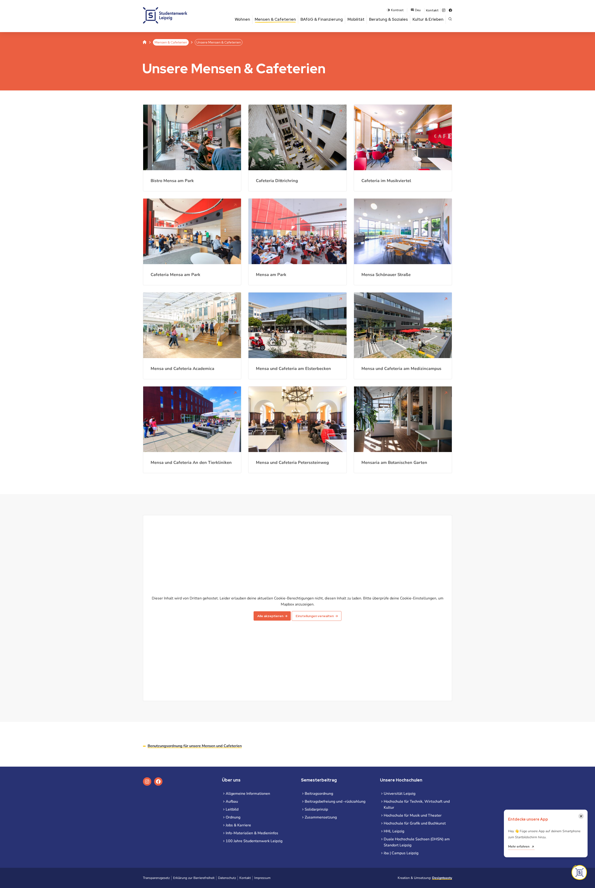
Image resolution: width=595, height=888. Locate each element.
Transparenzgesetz (156, 878)
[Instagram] (443, 10)
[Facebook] (450, 10)
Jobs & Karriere (238, 825)
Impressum (262, 878)
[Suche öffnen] (450, 19)
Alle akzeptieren (270, 616)
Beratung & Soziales (388, 19)
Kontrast (397, 10)
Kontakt (432, 10)
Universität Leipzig (399, 793)
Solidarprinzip (316, 809)
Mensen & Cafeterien (275, 19)
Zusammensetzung (321, 817)
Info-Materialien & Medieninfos (252, 833)
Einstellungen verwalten (315, 616)
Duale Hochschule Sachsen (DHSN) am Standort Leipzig (417, 842)
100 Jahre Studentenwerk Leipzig (254, 841)
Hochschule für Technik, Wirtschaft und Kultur (417, 804)
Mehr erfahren (518, 846)
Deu (418, 10)
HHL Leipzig (394, 831)
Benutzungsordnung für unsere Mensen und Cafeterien (195, 745)
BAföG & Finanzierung (322, 19)
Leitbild (232, 809)
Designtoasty (442, 878)
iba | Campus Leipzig (401, 853)
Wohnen (242, 19)
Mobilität (355, 19)
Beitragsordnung (319, 793)
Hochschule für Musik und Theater (413, 815)
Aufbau (232, 801)
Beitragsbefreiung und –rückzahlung (335, 801)
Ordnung (233, 817)
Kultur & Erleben (428, 19)
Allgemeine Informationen (248, 793)
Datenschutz (227, 878)
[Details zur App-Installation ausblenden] (579, 872)
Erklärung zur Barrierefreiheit (194, 878)
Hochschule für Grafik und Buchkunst (415, 823)
